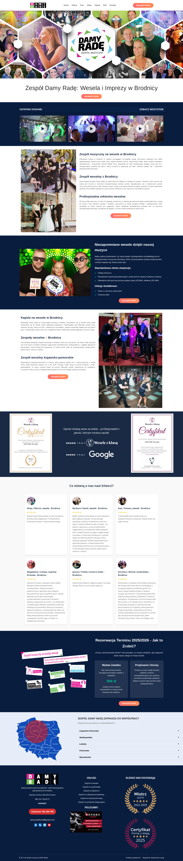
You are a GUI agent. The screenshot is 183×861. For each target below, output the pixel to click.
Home (66, 5)
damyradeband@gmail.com (42, 819)
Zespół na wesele (91, 783)
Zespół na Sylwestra (91, 791)
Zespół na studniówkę (91, 787)
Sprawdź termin (143, 5)
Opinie (97, 5)
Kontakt (113, 5)
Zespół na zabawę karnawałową (91, 794)
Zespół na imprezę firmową (91, 798)
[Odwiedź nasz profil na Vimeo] (44, 824)
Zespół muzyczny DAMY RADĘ (37, 858)
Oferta (74, 5)
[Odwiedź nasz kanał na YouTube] (49, 824)
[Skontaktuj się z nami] (40, 824)
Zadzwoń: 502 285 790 (42, 811)
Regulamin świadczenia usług (153, 858)
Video (89, 5)
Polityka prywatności (133, 858)
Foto (82, 5)
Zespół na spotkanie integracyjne (91, 802)
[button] (42, 129)
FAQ (104, 5)
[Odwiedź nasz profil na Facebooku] (35, 824)
